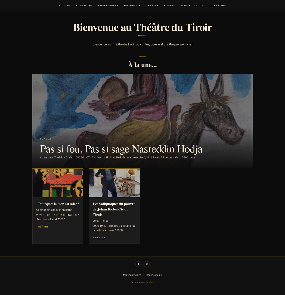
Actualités (84, 5)
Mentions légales (132, 275)
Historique (132, 5)
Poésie (185, 5)
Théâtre (152, 5)
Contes (169, 5)
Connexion (218, 5)
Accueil (64, 5)
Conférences (108, 5)
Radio (200, 5)
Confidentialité (154, 275)
